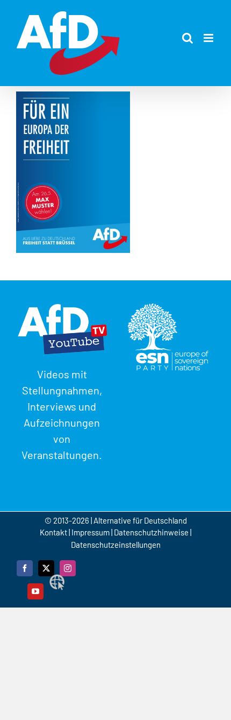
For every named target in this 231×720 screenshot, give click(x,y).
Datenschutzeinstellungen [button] (116, 544)
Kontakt (54, 532)
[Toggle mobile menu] (209, 38)
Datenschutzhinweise (151, 532)
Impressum (90, 532)
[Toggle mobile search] (187, 38)
